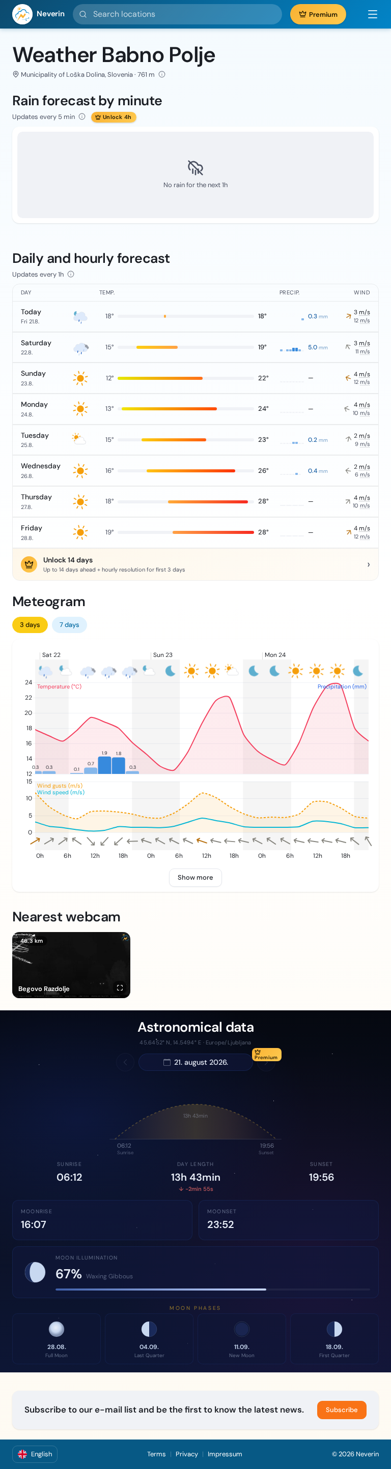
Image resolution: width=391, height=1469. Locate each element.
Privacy (187, 1454)
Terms (156, 1454)
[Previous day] (125, 1062)
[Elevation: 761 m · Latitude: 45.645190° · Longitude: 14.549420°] (161, 74)
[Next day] (266, 1062)
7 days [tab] (69, 624)
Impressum (225, 1454)
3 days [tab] (30, 624)
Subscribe (342, 1409)
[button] (367, 14)
